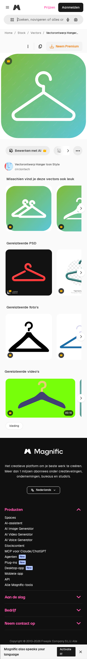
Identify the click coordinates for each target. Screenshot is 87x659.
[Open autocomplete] (10, 19)
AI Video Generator (19, 534)
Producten (14, 509)
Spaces (10, 517)
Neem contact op (20, 623)
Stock (22, 33)
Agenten (15, 557)
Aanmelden (71, 7)
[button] (43, 490)
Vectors (36, 33)
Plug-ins (15, 562)
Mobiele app (14, 573)
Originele (30, 61)
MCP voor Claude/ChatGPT (25, 551)
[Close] (80, 652)
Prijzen (49, 7)
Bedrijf (10, 610)
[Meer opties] (27, 46)
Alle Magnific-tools (19, 585)
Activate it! (65, 651)
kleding (14, 426)
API (7, 579)
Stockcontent (14, 546)
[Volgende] (68, 150)
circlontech (22, 169)
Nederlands (43, 490)
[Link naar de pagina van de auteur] (9, 167)
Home (9, 33)
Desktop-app (18, 568)
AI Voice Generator (18, 540)
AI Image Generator (19, 529)
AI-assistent (13, 523)
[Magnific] (43, 452)
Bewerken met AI (25, 152)
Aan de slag (15, 597)
